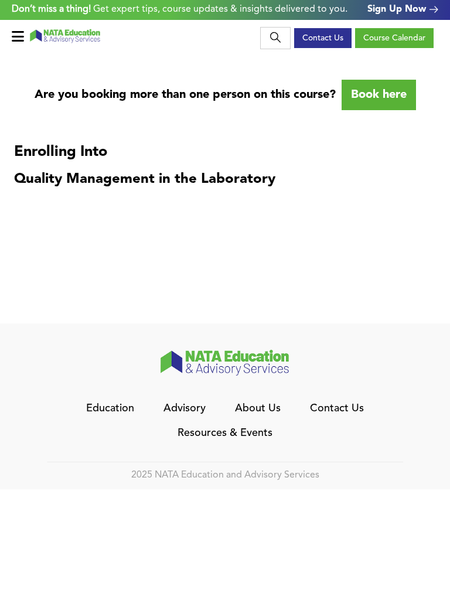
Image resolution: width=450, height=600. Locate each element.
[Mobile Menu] (21, 36)
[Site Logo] (65, 36)
